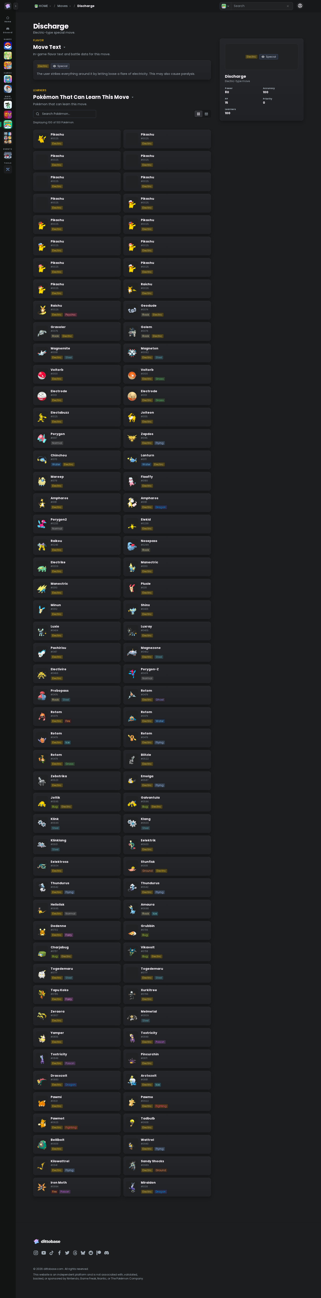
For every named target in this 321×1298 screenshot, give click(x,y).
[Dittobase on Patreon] (98, 1252)
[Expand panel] (15, 6)
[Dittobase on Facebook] (59, 1252)
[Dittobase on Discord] (106, 1252)
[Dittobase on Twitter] (67, 1252)
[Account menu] (300, 5)
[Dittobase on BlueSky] (82, 1252)
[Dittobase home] (7, 6)
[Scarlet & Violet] (8, 114)
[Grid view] (198, 114)
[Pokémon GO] (8, 45)
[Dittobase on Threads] (75, 1252)
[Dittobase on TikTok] (51, 1252)
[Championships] (8, 155)
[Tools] (8, 169)
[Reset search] (287, 6)
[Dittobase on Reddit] (90, 1252)
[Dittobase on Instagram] (35, 1252)
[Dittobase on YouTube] (43, 1252)
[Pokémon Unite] (8, 65)
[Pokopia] (8, 55)
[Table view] (206, 114)
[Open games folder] (8, 138)
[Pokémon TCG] (8, 89)
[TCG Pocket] (8, 79)
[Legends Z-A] (8, 105)
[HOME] (8, 124)
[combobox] (262, 6)
